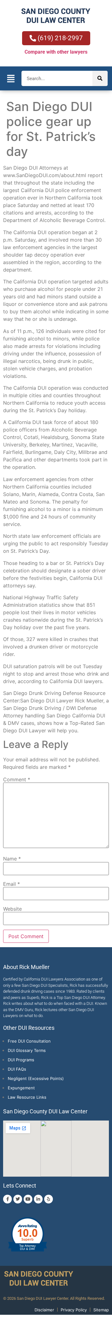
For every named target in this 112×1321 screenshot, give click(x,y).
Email (11, 883)
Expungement (21, 1087)
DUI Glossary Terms (27, 1050)
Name (12, 858)
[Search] (100, 78)
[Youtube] (28, 1199)
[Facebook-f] (7, 1199)
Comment (16, 779)
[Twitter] (17, 1199)
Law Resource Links (27, 1097)
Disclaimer (44, 1309)
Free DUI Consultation (29, 1041)
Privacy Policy (74, 1309)
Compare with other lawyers (56, 52)
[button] (10, 78)
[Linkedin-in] (38, 1199)
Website (12, 908)
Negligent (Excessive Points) (36, 1078)
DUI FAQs (17, 1069)
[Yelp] (48, 1199)
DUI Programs (21, 1059)
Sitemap (101, 1309)
